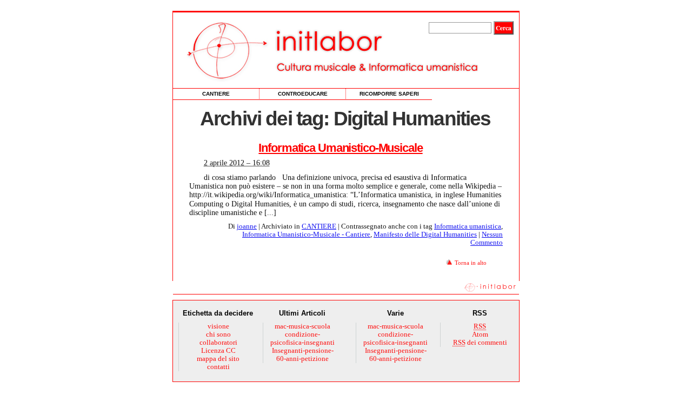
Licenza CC (218, 350)
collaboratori (218, 342)
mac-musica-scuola (302, 326)
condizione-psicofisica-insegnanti (302, 338)
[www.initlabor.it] (294, 50)
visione (218, 326)
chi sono (218, 334)
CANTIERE (216, 94)
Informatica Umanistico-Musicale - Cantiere (306, 234)
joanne (247, 226)
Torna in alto (471, 262)
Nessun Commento (486, 238)
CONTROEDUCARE (303, 94)
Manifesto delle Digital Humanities (425, 234)
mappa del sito (218, 359)
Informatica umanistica (467, 226)
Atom (480, 334)
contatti (218, 367)
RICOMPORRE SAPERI (389, 94)
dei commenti (480, 342)
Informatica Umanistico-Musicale (340, 148)
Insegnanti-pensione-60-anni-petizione (303, 355)
